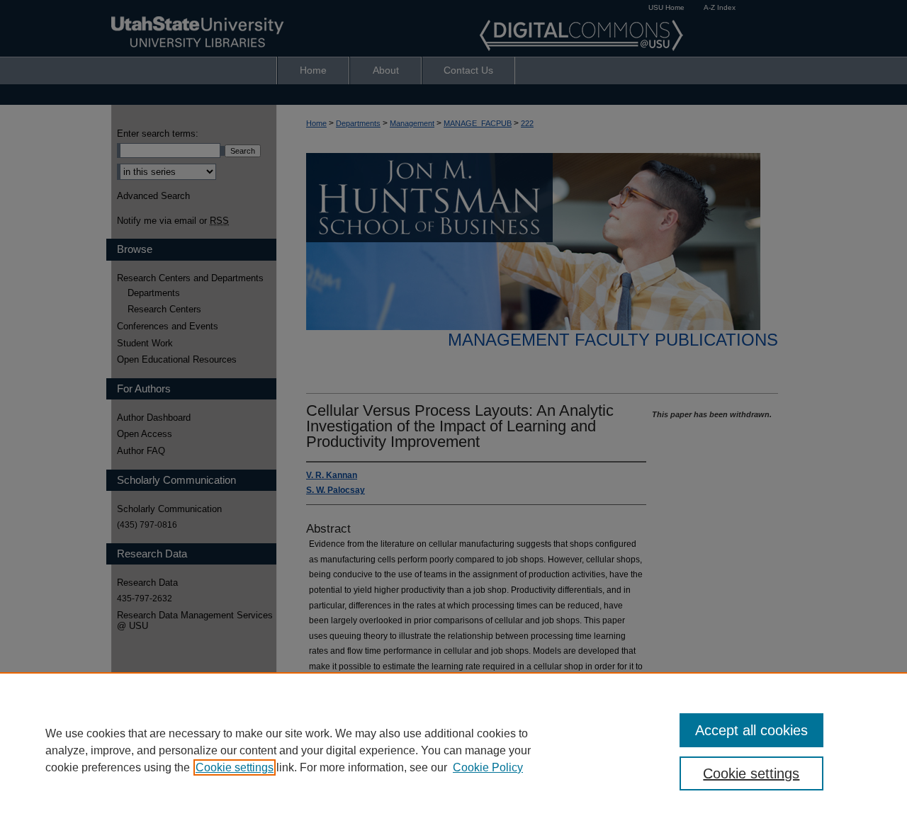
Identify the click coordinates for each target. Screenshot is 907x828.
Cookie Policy (488, 767)
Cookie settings (235, 767)
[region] (453, 750)
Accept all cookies (751, 730)
